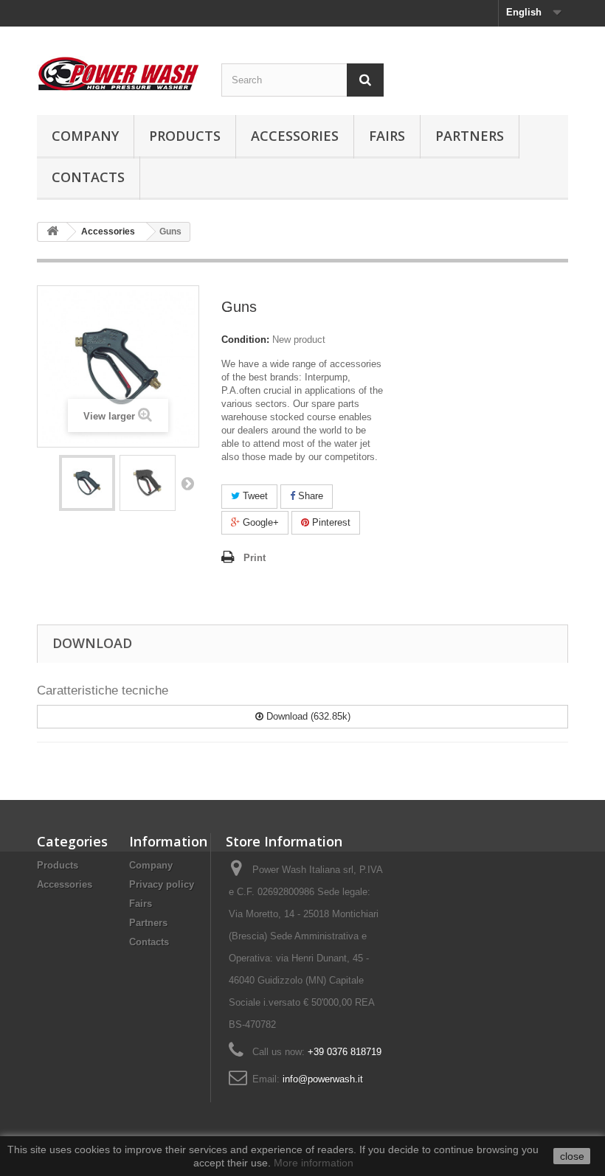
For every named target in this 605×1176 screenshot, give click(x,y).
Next (187, 483)
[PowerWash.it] (118, 73)
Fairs (387, 136)
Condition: (245, 339)
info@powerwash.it (323, 1079)
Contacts (88, 177)
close (572, 1156)
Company (85, 136)
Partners (469, 136)
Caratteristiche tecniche (102, 690)
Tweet (254, 495)
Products (185, 136)
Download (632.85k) (306, 716)
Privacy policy (161, 884)
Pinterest (329, 522)
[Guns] (87, 483)
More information (313, 1163)
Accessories (295, 136)
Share (309, 495)
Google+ (259, 522)
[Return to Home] (52, 232)
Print (254, 557)
